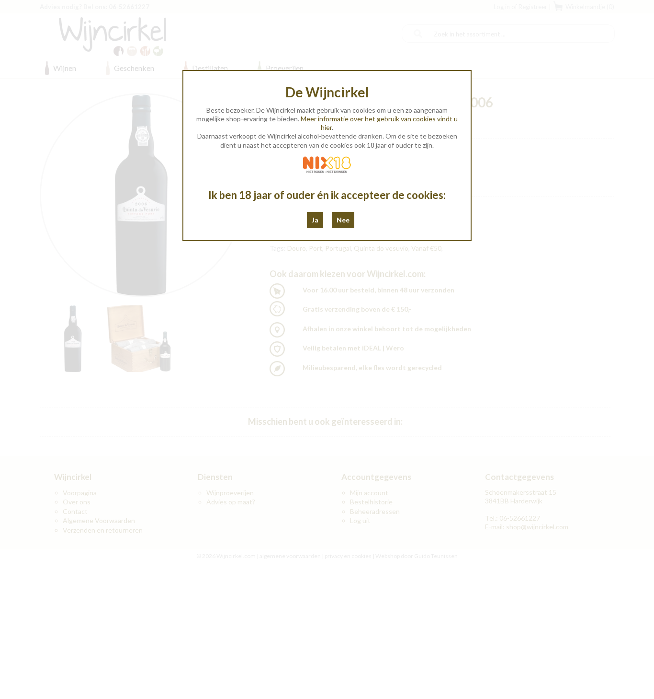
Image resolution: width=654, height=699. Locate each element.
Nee (343, 220)
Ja (315, 220)
